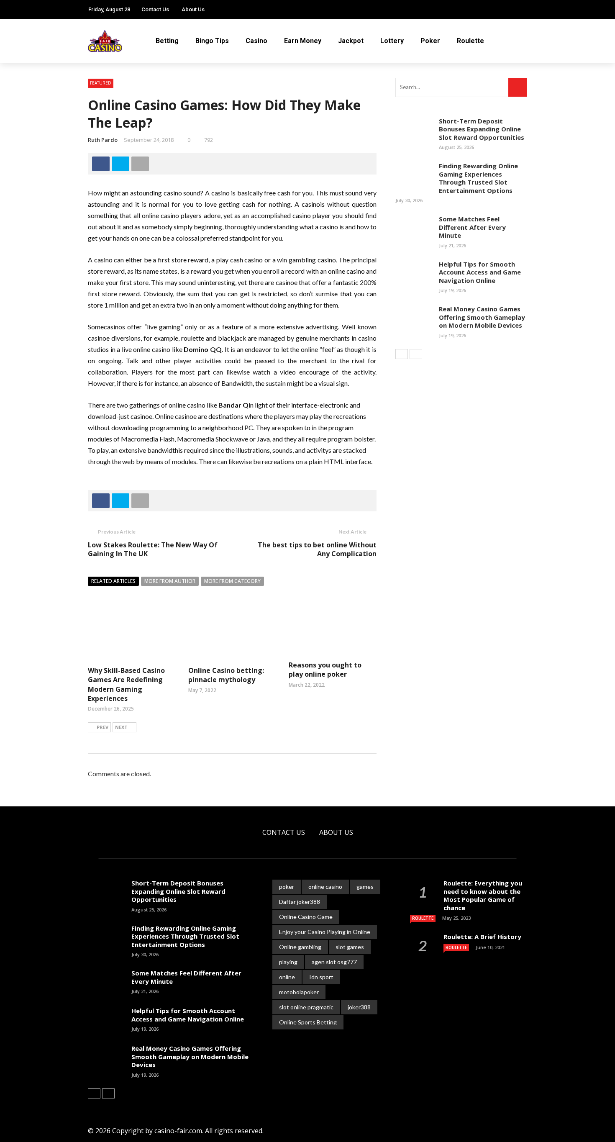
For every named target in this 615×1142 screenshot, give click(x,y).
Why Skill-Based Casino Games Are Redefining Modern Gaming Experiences (126, 684)
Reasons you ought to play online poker (325, 669)
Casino (256, 41)
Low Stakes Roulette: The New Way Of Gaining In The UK (153, 549)
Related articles (113, 581)
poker (286, 886)
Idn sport (321, 976)
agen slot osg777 (334, 961)
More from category (232, 581)
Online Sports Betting (308, 1022)
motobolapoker (299, 992)
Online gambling (300, 946)
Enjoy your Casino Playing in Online (324, 931)
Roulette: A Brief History (482, 936)
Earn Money (302, 41)
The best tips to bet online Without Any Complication (315, 549)
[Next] (416, 354)
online (287, 976)
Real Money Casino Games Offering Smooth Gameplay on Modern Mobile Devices (482, 317)
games (365, 886)
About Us (193, 9)
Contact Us (155, 9)
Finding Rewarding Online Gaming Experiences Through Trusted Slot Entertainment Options (478, 178)
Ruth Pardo (103, 140)
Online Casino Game (306, 916)
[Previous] (401, 354)
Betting (167, 41)
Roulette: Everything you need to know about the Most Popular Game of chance (482, 895)
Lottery (392, 41)
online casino (325, 886)
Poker (430, 41)
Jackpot (351, 41)
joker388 (359, 1007)
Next (121, 727)
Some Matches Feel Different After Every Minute (472, 227)
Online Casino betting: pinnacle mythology (226, 675)
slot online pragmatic (306, 1007)
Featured (100, 83)
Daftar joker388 (299, 901)
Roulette (470, 41)
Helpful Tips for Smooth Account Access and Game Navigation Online (480, 272)
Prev (102, 727)
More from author (169, 581)
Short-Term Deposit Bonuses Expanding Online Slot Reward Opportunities (481, 129)
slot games (350, 946)
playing (288, 961)
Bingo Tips (212, 41)
